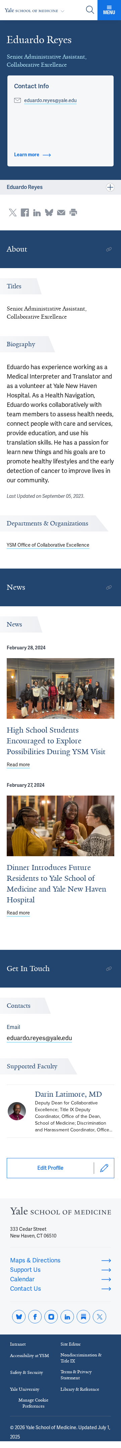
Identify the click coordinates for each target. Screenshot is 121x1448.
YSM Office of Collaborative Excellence (48, 545)
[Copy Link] (109, 249)
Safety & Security (26, 1372)
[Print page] (73, 212)
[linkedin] (67, 1316)
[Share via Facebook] (25, 212)
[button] (31, 86)
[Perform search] (90, 10)
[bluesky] (19, 1316)
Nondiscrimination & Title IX (81, 1358)
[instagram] (51, 1316)
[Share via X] (13, 212)
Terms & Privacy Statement (76, 1375)
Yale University (24, 1389)
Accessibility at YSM (29, 1355)
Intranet (18, 1344)
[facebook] (35, 1316)
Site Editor (71, 1344)
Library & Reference (80, 1389)
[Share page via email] (61, 212)
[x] (99, 1316)
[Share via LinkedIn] (37, 212)
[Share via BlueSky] (49, 212)
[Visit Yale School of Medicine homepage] (60, 1213)
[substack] (83, 1316)
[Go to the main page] (36, 10)
